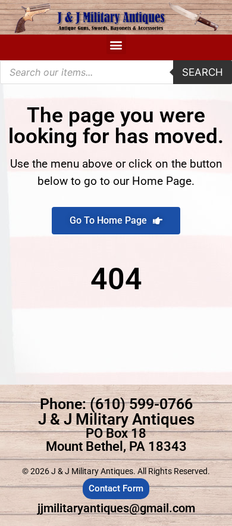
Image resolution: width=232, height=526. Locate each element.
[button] (116, 44)
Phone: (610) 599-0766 (116, 404)
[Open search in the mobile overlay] (116, 72)
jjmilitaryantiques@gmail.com (116, 508)
